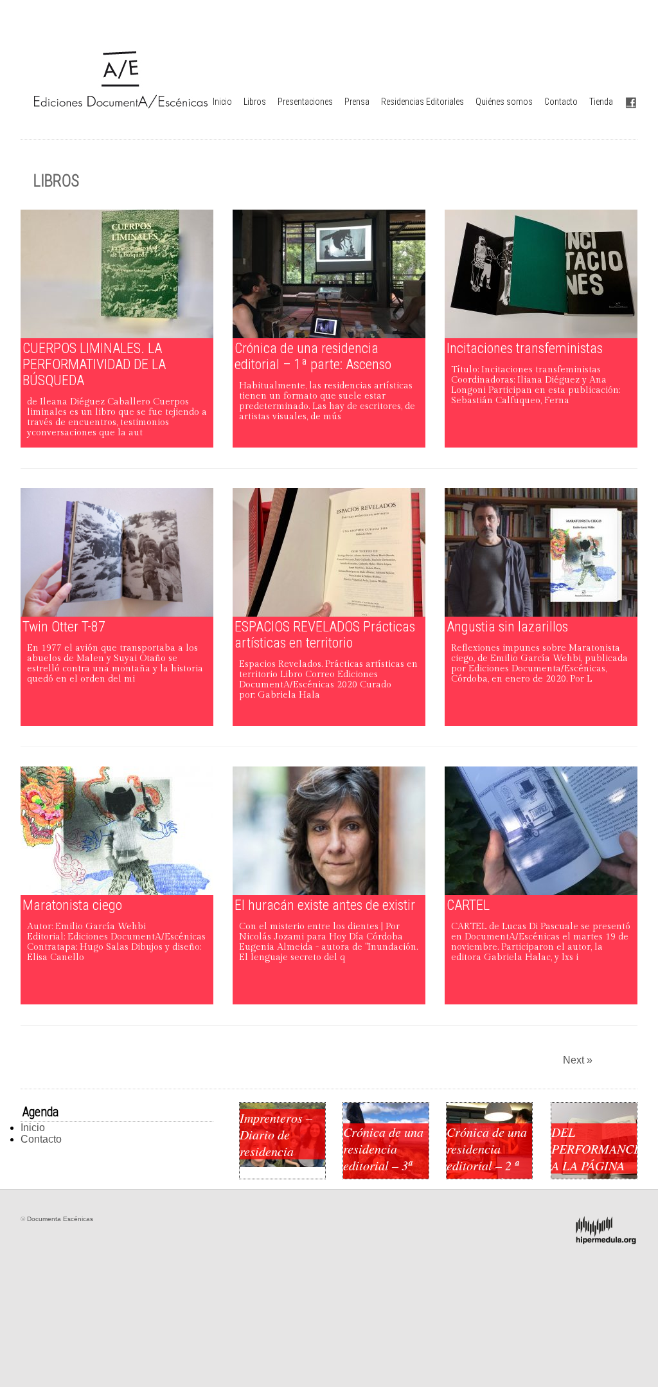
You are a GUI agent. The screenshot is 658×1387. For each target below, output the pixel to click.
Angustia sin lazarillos (507, 627)
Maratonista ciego (72, 905)
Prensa (356, 101)
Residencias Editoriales (422, 101)
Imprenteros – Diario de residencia (276, 1134)
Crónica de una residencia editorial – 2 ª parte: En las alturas (487, 1165)
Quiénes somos (504, 101)
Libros (255, 101)
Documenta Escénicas (60, 1218)
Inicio (222, 101)
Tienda (601, 101)
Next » (577, 1060)
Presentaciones (305, 101)
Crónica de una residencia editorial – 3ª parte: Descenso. (383, 1165)
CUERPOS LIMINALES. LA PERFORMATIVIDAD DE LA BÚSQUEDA (94, 364)
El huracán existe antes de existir (325, 905)
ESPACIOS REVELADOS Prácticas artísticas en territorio (325, 635)
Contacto (561, 101)
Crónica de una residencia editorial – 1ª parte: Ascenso (313, 356)
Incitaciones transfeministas (525, 348)
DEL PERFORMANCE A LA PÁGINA (594, 1148)
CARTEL (468, 905)
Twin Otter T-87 (63, 627)
